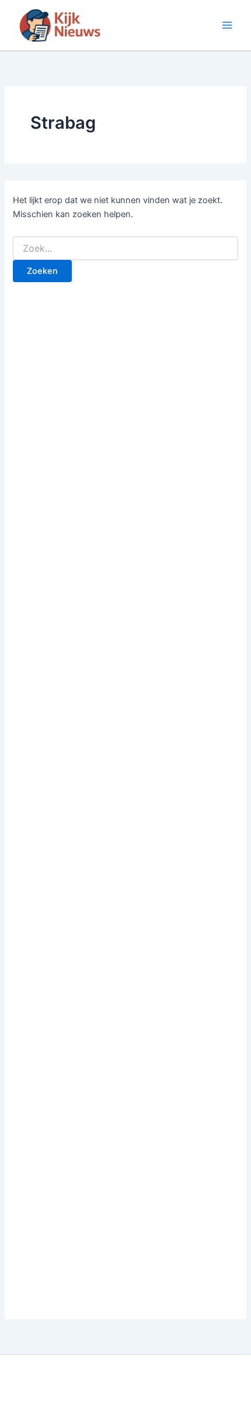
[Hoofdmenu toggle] (227, 25)
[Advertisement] (125, 807)
